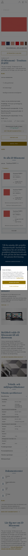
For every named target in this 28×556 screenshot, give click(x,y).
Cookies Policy (20, 278)
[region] (14, 278)
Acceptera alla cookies (14, 282)
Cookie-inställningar (14, 286)
